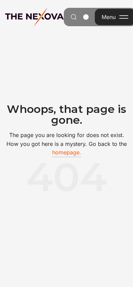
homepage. (66, 152)
